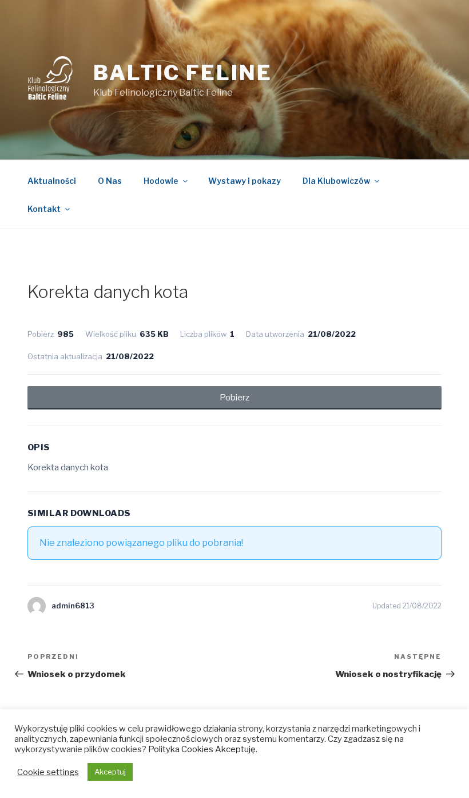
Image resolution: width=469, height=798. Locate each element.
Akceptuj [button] (110, 771)
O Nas (110, 181)
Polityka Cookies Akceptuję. (202, 749)
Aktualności (51, 181)
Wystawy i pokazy (244, 181)
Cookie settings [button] (48, 772)
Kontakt (44, 209)
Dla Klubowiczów (336, 181)
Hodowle (161, 181)
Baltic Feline (182, 72)
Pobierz (234, 397)
